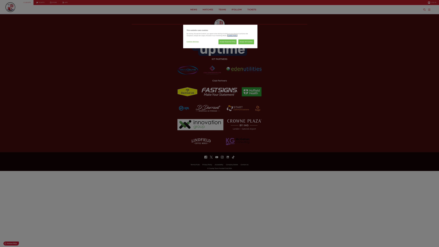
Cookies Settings (193, 41)
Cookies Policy (232, 35)
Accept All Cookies (246, 42)
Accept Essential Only (227, 42)
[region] (220, 36)
